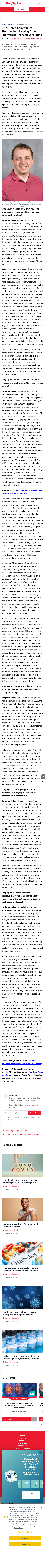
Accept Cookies (25, 1544)
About (22, 1435)
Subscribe (33, 1113)
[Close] (41, 1507)
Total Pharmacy (8, 1131)
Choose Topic (20, 9)
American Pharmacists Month (30, 1134)
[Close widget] (40, 1452)
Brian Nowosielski (11, 1230)
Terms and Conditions (22, 1448)
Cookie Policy (18, 1528)
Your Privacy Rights (25, 1532)
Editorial (22, 1440)
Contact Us (22, 1445)
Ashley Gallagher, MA (12, 1186)
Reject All (25, 1538)
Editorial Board (22, 1443)
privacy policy (8, 1119)
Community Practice (10, 1134)
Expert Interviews (22, 1131)
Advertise (22, 1438)
